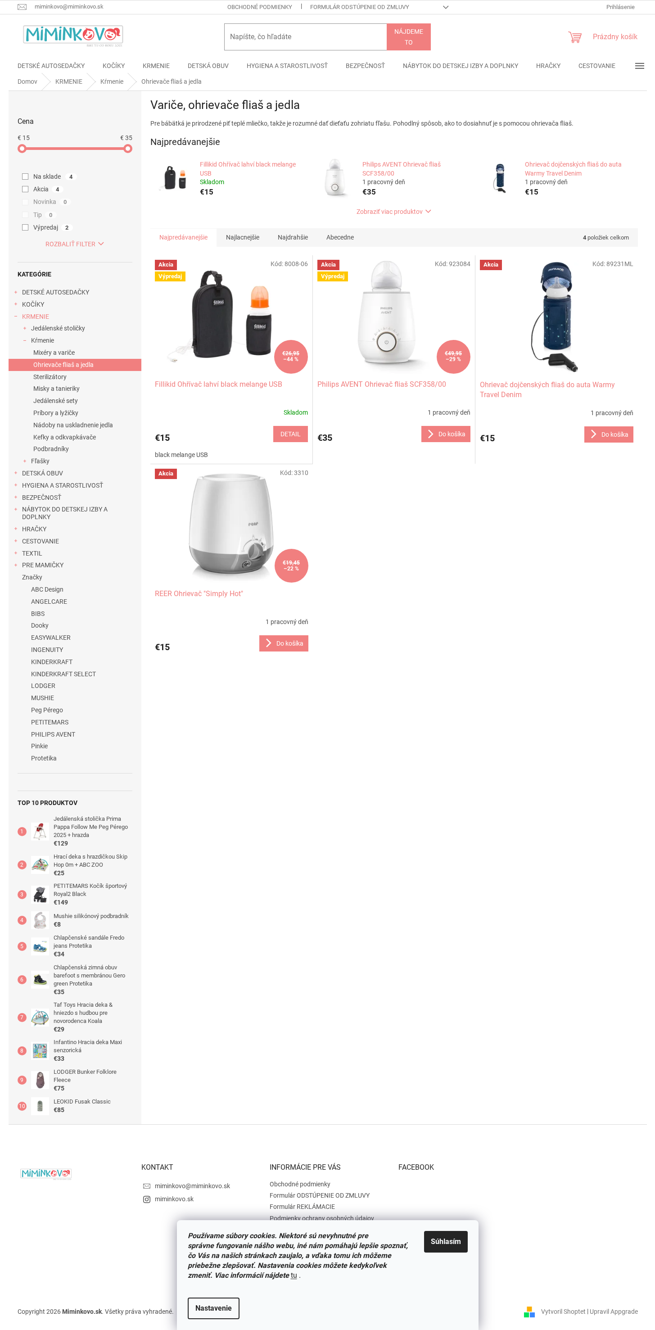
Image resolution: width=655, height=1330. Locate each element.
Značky (32, 577)
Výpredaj (51, 227)
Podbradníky (51, 448)
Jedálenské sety (55, 400)
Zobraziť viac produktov (390, 211)
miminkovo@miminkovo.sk (192, 1186)
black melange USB (181, 454)
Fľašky (40, 461)
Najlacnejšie (242, 237)
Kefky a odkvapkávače (64, 437)
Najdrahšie (293, 237)
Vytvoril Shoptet (563, 1311)
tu (294, 1275)
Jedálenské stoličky (58, 328)
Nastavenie (213, 1308)
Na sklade (53, 176)
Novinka (50, 201)
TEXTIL (32, 553)
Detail (290, 434)
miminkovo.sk (174, 1199)
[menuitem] (51, 66)
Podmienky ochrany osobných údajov (322, 1218)
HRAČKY (34, 529)
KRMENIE (35, 316)
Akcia (46, 189)
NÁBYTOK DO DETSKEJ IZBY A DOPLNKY (65, 513)
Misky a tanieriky (56, 388)
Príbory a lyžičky (55, 412)
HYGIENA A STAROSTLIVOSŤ (62, 485)
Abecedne (340, 237)
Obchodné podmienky (259, 7)
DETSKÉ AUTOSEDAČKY (55, 292)
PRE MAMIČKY (42, 565)
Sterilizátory (50, 376)
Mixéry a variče (54, 352)
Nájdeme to (408, 37)
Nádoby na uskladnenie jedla (73, 425)
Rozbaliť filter (70, 244)
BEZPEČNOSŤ (41, 497)
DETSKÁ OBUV (42, 473)
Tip (43, 214)
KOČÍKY (33, 304)
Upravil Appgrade (614, 1311)
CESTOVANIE (40, 541)
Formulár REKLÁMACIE (302, 1206)
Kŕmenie (42, 340)
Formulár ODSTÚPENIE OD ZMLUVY (359, 7)
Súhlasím (446, 1241)
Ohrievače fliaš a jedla (63, 364)
